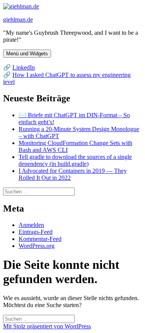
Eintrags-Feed (36, 232)
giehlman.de (18, 19)
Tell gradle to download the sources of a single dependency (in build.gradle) (75, 160)
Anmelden (31, 225)
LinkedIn (23, 67)
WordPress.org (37, 245)
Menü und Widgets (27, 53)
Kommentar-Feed (40, 239)
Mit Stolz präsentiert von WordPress (47, 326)
